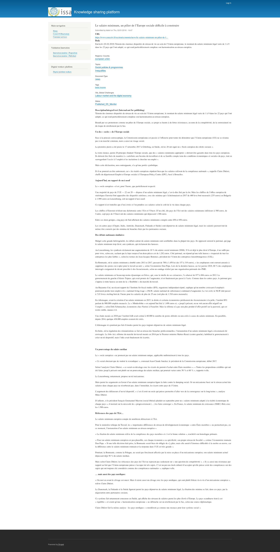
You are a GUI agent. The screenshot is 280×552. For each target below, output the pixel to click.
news (97, 79)
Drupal (61, 544)
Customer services (60, 37)
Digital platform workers (62, 72)
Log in (228, 2)
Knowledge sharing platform (97, 11)
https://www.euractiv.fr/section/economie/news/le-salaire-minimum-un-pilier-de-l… (131, 37)
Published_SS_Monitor (106, 103)
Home (55, 31)
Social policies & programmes (109, 67)
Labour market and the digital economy (113, 95)
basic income (100, 87)
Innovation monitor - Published (64, 56)
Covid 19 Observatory (61, 34)
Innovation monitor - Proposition (65, 53)
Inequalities (100, 70)
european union (102, 58)
